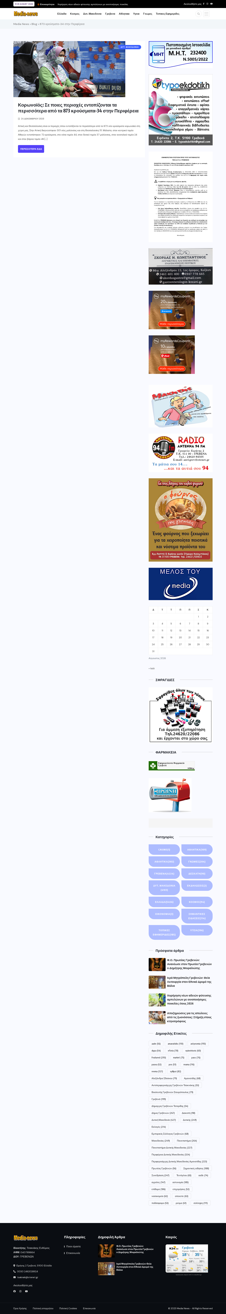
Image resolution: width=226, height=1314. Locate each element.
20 (180, 637)
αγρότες (158, 1182)
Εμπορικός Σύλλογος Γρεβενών (170, 1133)
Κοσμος (74, 13)
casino (164, 849)
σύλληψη (201, 1203)
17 (153, 637)
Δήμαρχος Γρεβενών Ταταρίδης (170, 1106)
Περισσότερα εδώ (31, 149)
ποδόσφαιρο (160, 1203)
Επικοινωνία (73, 1253)
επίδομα (158, 1189)
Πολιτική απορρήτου (43, 1308)
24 (153, 644)
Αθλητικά (197, 849)
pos (172, 1064)
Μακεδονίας (161, 1140)
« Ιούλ (152, 668)
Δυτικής (189, 1119)
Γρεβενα (110, 13)
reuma (188, 1064)
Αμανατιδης (192, 1078)
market (178, 1057)
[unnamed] (181, 266)
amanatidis (175, 1043)
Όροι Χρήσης (20, 1308)
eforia (173, 1050)
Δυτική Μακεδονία (164, 1119)
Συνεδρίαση (160, 1175)
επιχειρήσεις (181, 1189)
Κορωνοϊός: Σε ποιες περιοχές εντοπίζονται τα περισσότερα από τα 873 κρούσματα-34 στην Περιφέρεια (78, 107)
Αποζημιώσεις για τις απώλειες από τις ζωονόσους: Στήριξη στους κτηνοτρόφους (189, 1017)
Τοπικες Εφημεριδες (167, 13)
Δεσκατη (196, 873)
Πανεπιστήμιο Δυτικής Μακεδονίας (172, 1147)
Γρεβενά (159, 1099)
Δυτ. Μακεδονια (92, 13)
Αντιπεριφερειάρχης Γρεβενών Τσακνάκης (175, 1085)
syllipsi (175, 1071)
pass (195, 1057)
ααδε (203, 1175)
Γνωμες (147, 13)
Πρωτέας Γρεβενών (164, 1168)
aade (156, 1043)
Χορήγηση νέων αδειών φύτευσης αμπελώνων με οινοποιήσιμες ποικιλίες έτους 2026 (189, 999)
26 (171, 644)
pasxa (156, 1064)
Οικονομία (164, 914)
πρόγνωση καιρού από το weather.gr (189, 1275)
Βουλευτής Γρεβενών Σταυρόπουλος (172, 1092)
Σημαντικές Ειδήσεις (197, 916)
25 (162, 644)
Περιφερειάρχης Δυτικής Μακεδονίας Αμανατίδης (179, 1161)
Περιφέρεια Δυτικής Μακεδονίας (171, 1154)
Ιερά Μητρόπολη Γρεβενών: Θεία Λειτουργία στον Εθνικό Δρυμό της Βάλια (189, 981)
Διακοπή (188, 1113)
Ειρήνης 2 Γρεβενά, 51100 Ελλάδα (34, 1265)
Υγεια (136, 13)
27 (180, 644)
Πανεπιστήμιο (187, 1140)
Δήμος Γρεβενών (163, 1113)
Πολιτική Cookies (68, 1308)
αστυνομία (180, 1182)
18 (162, 637)
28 (189, 644)
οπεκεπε (181, 1196)
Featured (159, 1057)
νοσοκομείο (160, 1196)
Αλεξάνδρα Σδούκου (164, 1078)
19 (171, 637)
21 (189, 637)
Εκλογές (159, 1126)
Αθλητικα (124, 13)
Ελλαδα (61, 13)
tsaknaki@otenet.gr (27, 1277)
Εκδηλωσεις (197, 885)
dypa (156, 1050)
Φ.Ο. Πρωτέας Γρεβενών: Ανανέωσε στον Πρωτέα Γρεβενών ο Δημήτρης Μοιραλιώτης (189, 964)
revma (157, 1071)
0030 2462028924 (27, 1271)
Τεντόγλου (183, 1175)
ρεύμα (181, 1203)
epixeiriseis (193, 1050)
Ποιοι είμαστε (73, 1246)
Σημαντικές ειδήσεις (196, 1168)
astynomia (198, 1043)
